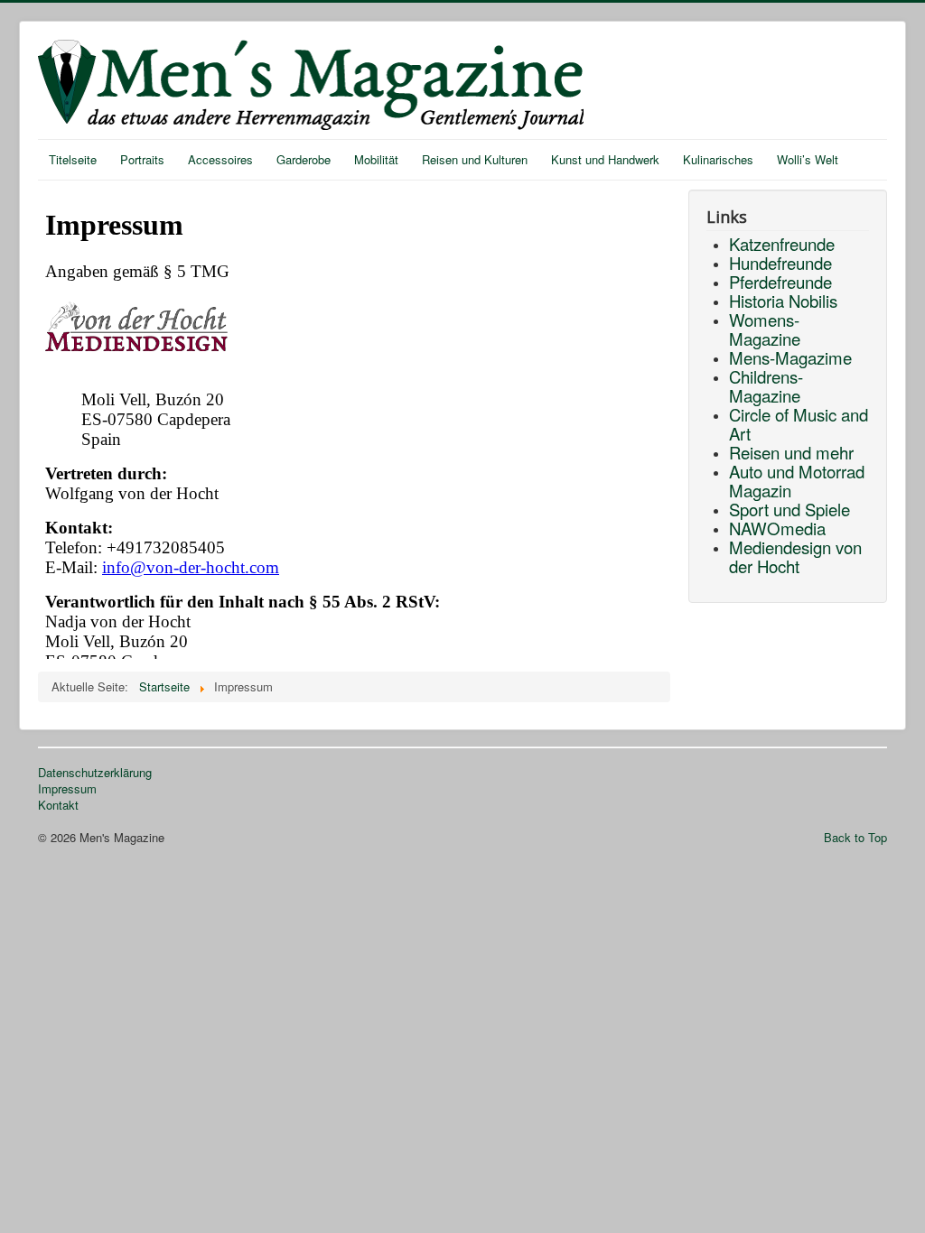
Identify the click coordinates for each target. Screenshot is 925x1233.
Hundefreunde (780, 262)
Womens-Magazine (764, 329)
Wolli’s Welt (807, 159)
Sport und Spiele (789, 509)
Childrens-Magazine (766, 386)
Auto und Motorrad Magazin (796, 480)
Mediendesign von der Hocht (795, 556)
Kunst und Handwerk (605, 159)
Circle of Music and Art (798, 424)
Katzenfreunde (782, 243)
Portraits (142, 159)
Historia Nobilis (783, 300)
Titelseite (73, 159)
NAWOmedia (777, 528)
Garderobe (303, 159)
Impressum (67, 789)
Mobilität (376, 159)
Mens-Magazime (790, 357)
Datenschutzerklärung (95, 773)
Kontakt (58, 805)
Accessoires (220, 159)
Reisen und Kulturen (475, 159)
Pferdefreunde (780, 281)
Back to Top (855, 837)
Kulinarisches (718, 159)
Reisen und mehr (791, 452)
